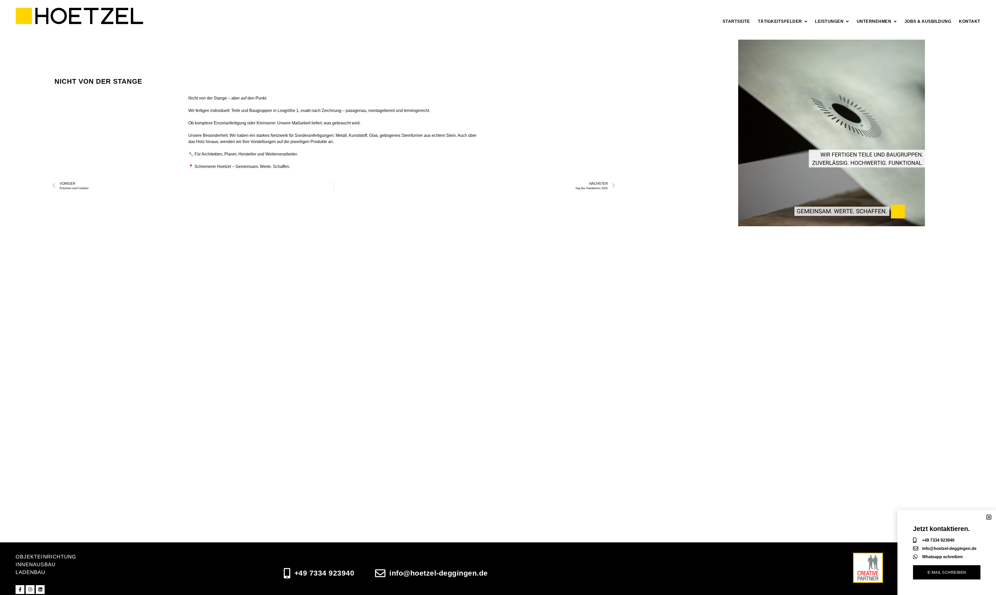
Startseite (736, 21)
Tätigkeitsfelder (780, 21)
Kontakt (969, 21)
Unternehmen (874, 21)
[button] (989, 517)
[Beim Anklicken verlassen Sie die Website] (20, 589)
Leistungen (829, 21)
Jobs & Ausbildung (927, 21)
